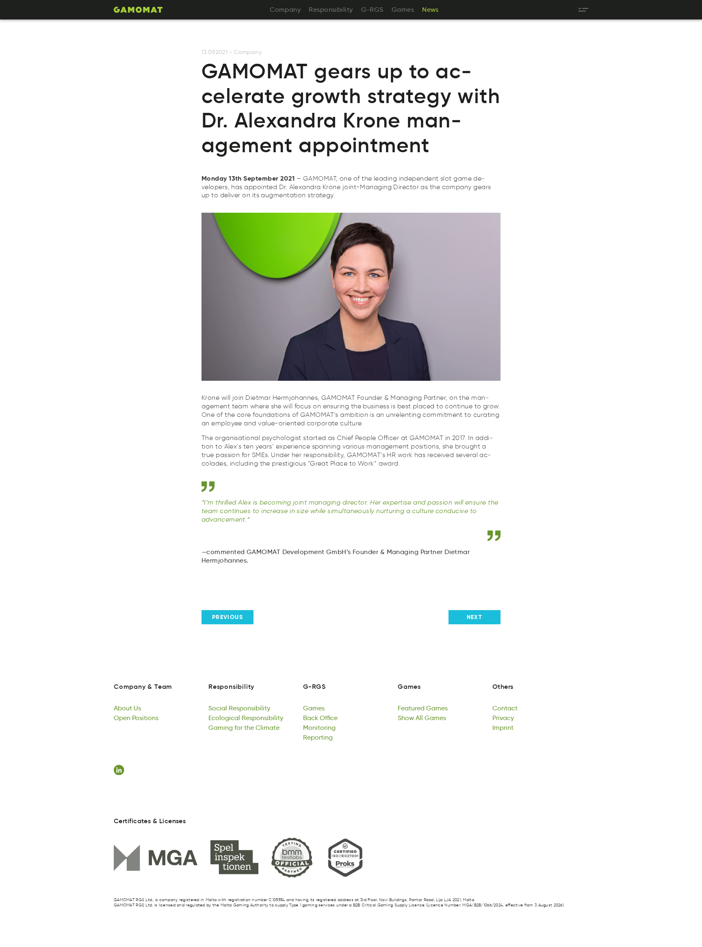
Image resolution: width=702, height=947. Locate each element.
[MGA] (155, 858)
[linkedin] (120, 770)
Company (248, 52)
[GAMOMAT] (138, 9)
